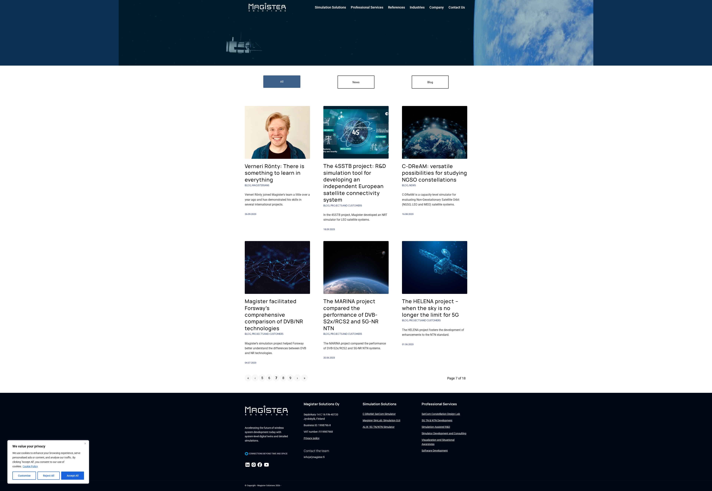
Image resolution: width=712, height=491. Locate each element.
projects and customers (346, 205)
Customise (24, 475)
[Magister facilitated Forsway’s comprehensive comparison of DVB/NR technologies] (277, 267)
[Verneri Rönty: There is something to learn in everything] (277, 132)
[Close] (85, 443)
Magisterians (260, 185)
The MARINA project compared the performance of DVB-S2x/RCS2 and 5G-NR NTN (351, 315)
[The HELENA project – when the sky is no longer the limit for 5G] (434, 267)
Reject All (48, 475)
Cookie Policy (30, 466)
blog (248, 185)
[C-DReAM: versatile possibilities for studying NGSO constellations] (434, 132)
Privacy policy (311, 438)
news (412, 185)
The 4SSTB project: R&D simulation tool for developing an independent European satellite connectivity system (354, 182)
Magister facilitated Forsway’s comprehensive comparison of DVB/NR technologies (274, 315)
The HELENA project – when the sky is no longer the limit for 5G (430, 308)
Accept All (73, 475)
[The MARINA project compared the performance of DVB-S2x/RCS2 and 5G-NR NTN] (356, 267)
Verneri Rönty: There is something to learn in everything (274, 172)
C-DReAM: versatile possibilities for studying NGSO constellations (434, 172)
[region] (48, 462)
